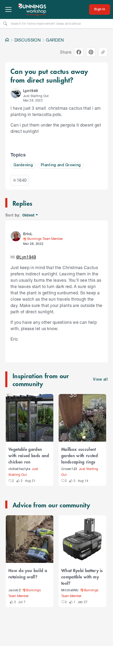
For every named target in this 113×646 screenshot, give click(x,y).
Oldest (28, 215)
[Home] (7, 40)
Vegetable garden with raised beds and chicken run (28, 455)
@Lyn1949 (26, 256)
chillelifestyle (19, 469)
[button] (16, 93)
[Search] (5, 23)
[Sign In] (99, 9)
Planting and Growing (61, 165)
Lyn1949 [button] (30, 90)
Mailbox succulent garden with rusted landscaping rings (79, 455)
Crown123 (69, 469)
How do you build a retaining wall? (27, 573)
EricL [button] (28, 233)
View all (100, 379)
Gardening (23, 165)
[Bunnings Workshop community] (32, 9)
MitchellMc (70, 590)
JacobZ (14, 590)
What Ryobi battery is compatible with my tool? (82, 576)
